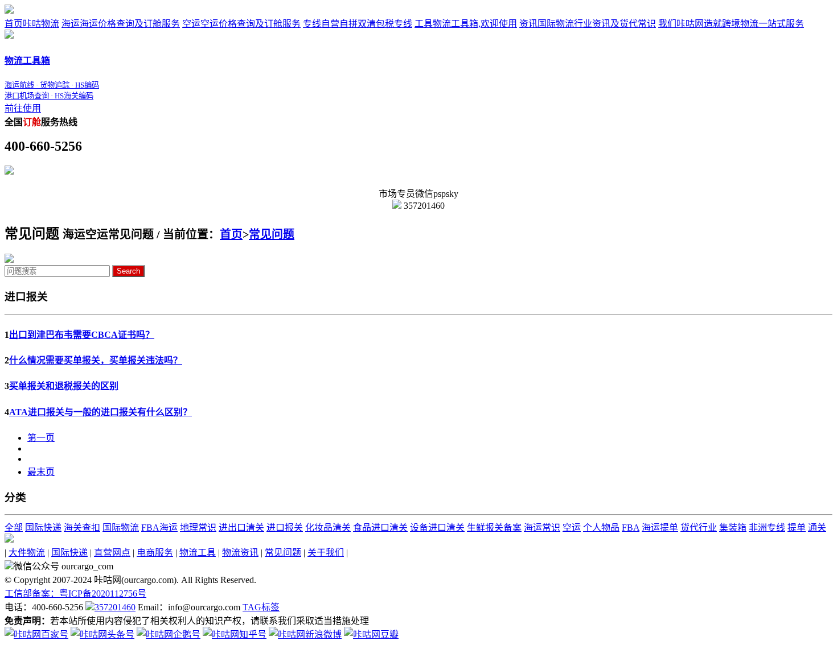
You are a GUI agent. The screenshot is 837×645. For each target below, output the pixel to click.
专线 (357, 23)
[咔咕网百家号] (36, 634)
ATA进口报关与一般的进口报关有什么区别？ (100, 412)
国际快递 (43, 527)
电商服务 (155, 552)
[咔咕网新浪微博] (305, 634)
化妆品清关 (328, 527)
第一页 (41, 438)
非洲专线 (767, 527)
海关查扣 (82, 527)
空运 (241, 23)
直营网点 (112, 552)
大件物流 (27, 552)
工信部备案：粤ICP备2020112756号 (75, 593)
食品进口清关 (380, 527)
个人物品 (601, 527)
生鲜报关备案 (494, 527)
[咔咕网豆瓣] (371, 634)
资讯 (587, 23)
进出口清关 (241, 527)
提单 (796, 527)
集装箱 (732, 527)
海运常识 (542, 527)
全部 (14, 527)
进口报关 (284, 527)
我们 (731, 23)
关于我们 (325, 552)
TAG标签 (261, 607)
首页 (32, 23)
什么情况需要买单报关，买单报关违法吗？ (95, 360)
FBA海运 (159, 527)
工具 (466, 23)
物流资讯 (240, 552)
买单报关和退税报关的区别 (63, 386)
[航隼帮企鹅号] (168, 634)
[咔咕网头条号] (102, 634)
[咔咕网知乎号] (234, 634)
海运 (120, 23)
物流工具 (197, 552)
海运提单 (660, 527)
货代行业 (698, 527)
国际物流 (120, 527)
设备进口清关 (437, 527)
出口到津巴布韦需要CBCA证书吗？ (81, 335)
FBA (630, 527)
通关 (817, 527)
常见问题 (271, 234)
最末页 (41, 472)
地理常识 (198, 527)
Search (128, 271)
